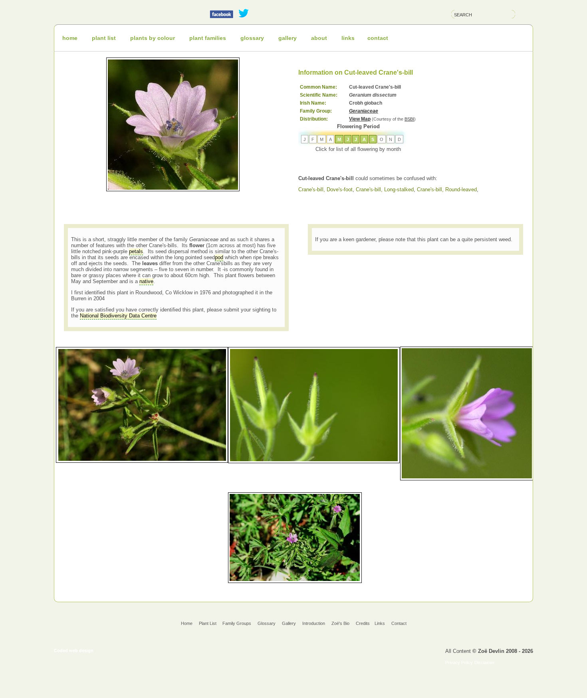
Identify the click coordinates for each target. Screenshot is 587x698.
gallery (287, 38)
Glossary (267, 623)
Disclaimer (484, 662)
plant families (207, 38)
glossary (252, 38)
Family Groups (236, 623)
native (146, 281)
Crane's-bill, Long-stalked (385, 189)
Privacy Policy (459, 662)
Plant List (208, 623)
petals (136, 251)
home (69, 38)
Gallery (289, 623)
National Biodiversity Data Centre (118, 316)
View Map (360, 119)
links (348, 38)
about (319, 38)
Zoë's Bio (340, 623)
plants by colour (152, 38)
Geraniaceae (363, 111)
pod (219, 257)
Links (380, 623)
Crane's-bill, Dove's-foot (325, 189)
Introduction (313, 623)
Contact (399, 623)
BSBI (409, 119)
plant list (104, 38)
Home (186, 623)
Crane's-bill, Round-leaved (447, 189)
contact (377, 38)
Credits (363, 623)
